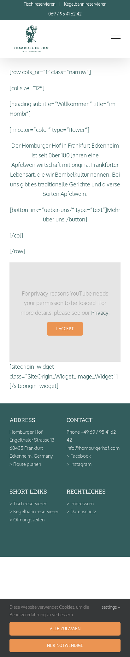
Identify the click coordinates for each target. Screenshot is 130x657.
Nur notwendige (65, 645)
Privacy (99, 312)
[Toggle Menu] (116, 38)
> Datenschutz (81, 511)
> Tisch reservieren (28, 504)
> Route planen (25, 464)
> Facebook (79, 456)
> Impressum (80, 504)
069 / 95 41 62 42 (65, 13)
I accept (65, 328)
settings (110, 607)
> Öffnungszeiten (26, 520)
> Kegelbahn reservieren (34, 511)
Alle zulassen (65, 628)
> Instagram (79, 464)
